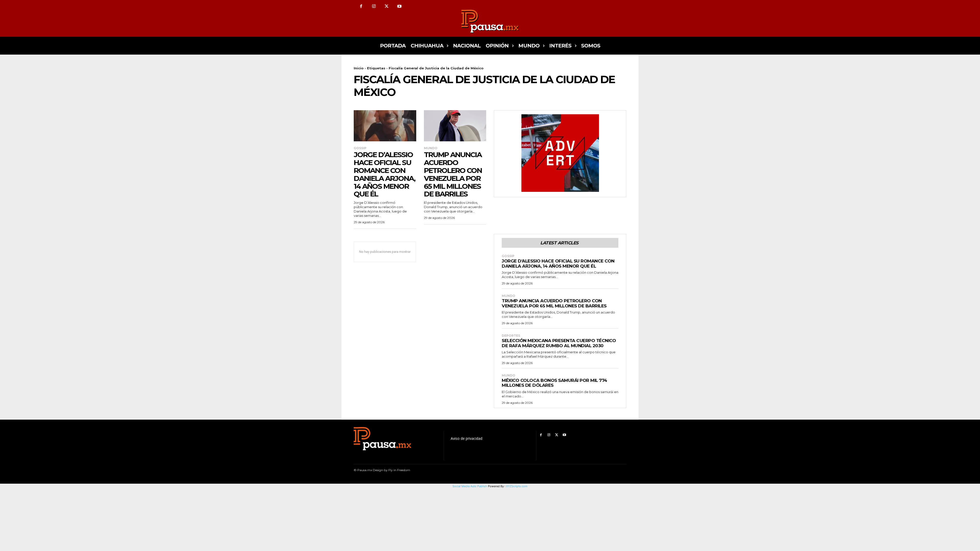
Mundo (430, 148)
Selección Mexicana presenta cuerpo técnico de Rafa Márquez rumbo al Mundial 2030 (559, 343)
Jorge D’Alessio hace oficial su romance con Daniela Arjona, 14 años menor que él (384, 174)
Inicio (359, 68)
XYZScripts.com (517, 486)
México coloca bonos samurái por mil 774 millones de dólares (554, 383)
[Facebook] (361, 6)
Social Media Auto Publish (469, 486)
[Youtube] (399, 6)
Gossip (360, 148)
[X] (387, 6)
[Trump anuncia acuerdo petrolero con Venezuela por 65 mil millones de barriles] (455, 125)
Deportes (511, 335)
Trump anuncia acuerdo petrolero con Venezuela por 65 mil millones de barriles (453, 174)
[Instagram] (374, 6)
